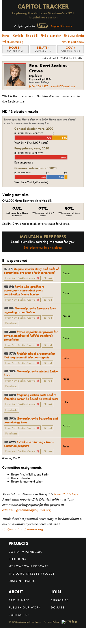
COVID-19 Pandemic (26, 552)
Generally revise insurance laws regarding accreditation (30, 310)
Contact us (19, 615)
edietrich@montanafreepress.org (26, 510)
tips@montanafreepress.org (22, 529)
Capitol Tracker (43, 6)
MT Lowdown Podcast (28, 566)
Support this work (61, 26)
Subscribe (60, 600)
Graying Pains (22, 581)
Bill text (48, 278)
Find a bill (31, 36)
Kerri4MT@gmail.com (63, 86)
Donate (58, 607)
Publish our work (25, 607)
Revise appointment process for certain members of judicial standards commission (31, 335)
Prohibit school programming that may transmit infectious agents (29, 355)
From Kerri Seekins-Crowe (22, 278)
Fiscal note (11, 323)
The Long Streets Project (32, 574)
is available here (66, 494)
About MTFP (19, 600)
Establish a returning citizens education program (28, 444)
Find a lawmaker (51, 36)
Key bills (18, 36)
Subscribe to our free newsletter (43, 247)
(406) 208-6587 (38, 86)
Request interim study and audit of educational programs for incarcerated (31, 271)
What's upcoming (12, 42)
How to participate (73, 42)
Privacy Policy (51, 622)
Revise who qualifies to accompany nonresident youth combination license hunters (24, 290)
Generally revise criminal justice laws (31, 373)
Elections (17, 559)
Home (5, 36)
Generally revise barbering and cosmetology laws (31, 420)
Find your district (74, 36)
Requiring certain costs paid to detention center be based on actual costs (31, 396)
